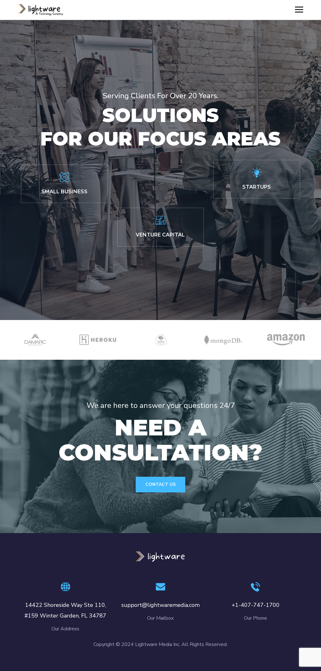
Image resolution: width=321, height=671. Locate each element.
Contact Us (160, 484)
